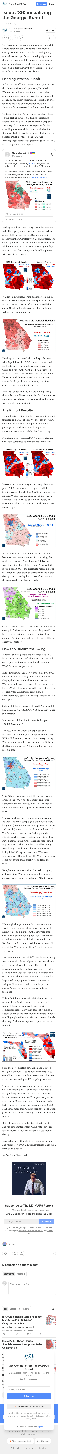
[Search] (53, 1309)
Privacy (41, 1431)
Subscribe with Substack (31, 1406)
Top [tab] (5, 1309)
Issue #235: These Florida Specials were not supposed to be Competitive (22, 1344)
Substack (15, 1448)
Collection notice (29, 1434)
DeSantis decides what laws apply (18, 1327)
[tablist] (14, 1274)
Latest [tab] (13, 1309)
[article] (29, 1325)
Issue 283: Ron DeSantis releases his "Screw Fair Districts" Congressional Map (22, 1320)
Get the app (43, 1441)
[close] (50, 1353)
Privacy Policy (30, 1418)
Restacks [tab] (21, 1274)
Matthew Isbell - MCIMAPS (20, 29)
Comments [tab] (9, 1274)
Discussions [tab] (24, 1309)
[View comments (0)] (15, 38)
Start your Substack (21, 1441)
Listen (52, 30)
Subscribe (41, 4)
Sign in (52, 4)
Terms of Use (44, 1413)
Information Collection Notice (37, 1416)
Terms (50, 1431)
